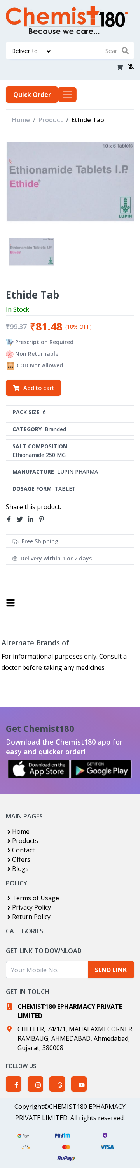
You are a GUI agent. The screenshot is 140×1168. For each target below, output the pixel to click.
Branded (55, 429)
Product (50, 120)
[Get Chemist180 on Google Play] (101, 769)
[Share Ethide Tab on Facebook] (11, 519)
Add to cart (38, 388)
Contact (23, 850)
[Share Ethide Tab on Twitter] (22, 519)
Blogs (20, 868)
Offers (21, 859)
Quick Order (32, 94)
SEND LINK (111, 970)
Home (21, 120)
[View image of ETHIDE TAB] (31, 252)
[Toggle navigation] (67, 94)
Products (25, 840)
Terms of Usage (35, 898)
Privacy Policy (31, 907)
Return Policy (31, 916)
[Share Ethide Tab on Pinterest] (43, 519)
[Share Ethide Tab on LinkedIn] (33, 519)
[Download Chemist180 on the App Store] (39, 769)
